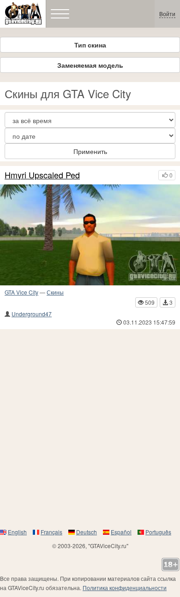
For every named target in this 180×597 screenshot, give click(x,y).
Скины (55, 292)
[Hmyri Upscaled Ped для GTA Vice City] (90, 234)
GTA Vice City (21, 292)
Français (51, 532)
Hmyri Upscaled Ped (42, 175)
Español (121, 532)
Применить (90, 151)
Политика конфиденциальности (125, 587)
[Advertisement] (90, 428)
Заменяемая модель (90, 65)
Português (158, 532)
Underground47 (32, 314)
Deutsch (86, 532)
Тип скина (90, 44)
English (17, 532)
